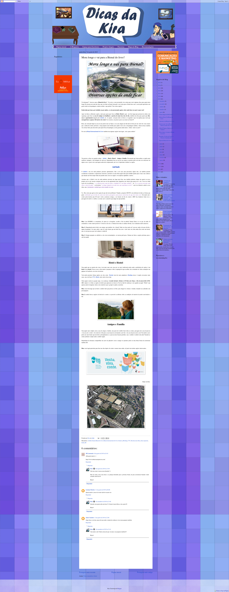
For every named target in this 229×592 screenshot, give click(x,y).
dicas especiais (144, 440)
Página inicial (61, 47)
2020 (159, 96)
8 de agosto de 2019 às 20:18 (101, 453)
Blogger (119, 588)
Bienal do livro (99, 440)
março (161, 155)
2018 (159, 164)
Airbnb (102, 118)
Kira (91, 469)
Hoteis (97, 277)
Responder (88, 462)
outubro (162, 107)
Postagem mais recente (87, 572)
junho (161, 146)
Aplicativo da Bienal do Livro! (166, 121)
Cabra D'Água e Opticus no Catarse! (166, 128)
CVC (93, 277)
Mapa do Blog (133, 47)
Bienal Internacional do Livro (95, 131)
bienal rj (120, 440)
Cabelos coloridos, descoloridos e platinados (168, 240)
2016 (159, 169)
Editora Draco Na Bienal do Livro (166, 118)
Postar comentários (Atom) (90, 576)
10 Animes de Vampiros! (167, 181)
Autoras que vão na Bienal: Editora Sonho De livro (165, 124)
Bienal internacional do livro (111, 440)
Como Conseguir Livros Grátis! (168, 212)
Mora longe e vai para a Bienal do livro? (166, 133)
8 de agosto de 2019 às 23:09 (102, 468)
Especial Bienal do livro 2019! (166, 140)
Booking (130, 275)
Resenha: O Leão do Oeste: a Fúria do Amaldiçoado (166, 137)
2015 (159, 172)
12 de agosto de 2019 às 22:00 (101, 517)
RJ (85, 442)
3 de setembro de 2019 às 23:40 (103, 501)
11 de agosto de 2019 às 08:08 (102, 490)
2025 (159, 82)
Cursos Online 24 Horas (165, 74)
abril (161, 152)
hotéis (82, 442)
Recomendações (148, 47)
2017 (159, 166)
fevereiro (162, 157)
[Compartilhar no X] (105, 438)
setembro (162, 109)
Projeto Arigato (108, 47)
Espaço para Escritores (90, 47)
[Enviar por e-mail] (101, 438)
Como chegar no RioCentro (166, 114)
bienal (93, 440)
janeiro (161, 160)
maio (161, 149)
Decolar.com (134, 440)
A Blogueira (74, 47)
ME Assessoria (89, 453)
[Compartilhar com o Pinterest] (108, 438)
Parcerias (121, 47)
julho (161, 144)
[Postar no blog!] (103, 438)
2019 (159, 99)
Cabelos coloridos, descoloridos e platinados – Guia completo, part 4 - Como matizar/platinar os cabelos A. (165, 198)
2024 (159, 85)
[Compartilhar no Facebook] (107, 438)
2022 (159, 91)
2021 (159, 93)
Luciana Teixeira (90, 490)
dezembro (162, 101)
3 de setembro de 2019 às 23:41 (103, 529)
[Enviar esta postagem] (98, 438)
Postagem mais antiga (145, 572)
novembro (162, 104)
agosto (161, 112)
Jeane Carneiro (90, 517)
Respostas (90, 465)
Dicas (139, 440)
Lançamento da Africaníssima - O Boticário (168, 227)
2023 (159, 88)
